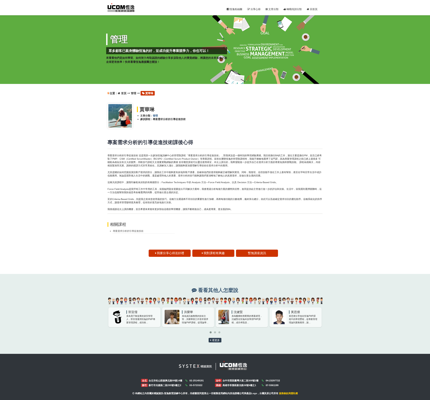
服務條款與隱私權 (288, 393)
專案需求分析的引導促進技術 (128, 231)
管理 (133, 93)
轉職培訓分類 (294, 9)
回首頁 (313, 9)
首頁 (123, 93)
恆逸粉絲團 (235, 9)
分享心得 (255, 9)
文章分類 (273, 9)
